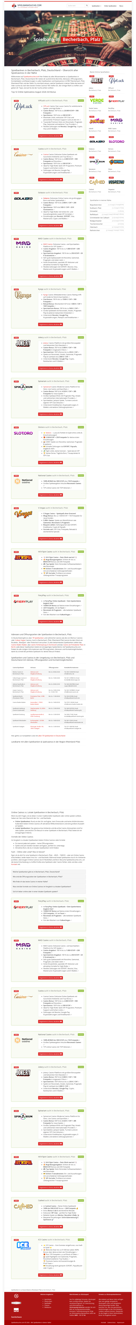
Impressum (120, 1322)
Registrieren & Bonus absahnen (49, 136)
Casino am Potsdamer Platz (73, 645)
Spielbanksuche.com (31, 76)
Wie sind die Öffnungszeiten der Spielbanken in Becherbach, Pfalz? (38, 877)
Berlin (13, 647)
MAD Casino (47, 244)
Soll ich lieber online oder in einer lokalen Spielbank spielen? (35, 891)
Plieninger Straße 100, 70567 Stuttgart (37, 727)
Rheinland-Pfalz (37, 1290)
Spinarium (47, 387)
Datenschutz (111, 1322)
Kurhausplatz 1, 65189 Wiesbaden (37, 721)
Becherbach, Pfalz (60, 101)
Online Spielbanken (110, 6)
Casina (45, 154)
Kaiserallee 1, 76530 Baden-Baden (36, 703)
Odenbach (104, 227)
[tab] (48, 872)
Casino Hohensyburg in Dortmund (43, 645)
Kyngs (45, 295)
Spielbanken (96, 6)
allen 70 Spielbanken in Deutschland (51, 736)
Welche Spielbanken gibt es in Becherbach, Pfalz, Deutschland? (36, 872)
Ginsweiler (107, 211)
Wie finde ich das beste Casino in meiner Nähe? (30, 882)
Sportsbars (47, 1299)
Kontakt (14, 864)
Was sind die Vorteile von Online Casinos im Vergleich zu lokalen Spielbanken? (42, 886)
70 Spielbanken (38, 638)
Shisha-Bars (48, 1301)
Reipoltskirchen (102, 205)
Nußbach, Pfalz (104, 208)
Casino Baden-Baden (19, 645)
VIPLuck (46, 106)
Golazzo (46, 198)
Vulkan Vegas (20, 640)
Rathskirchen (101, 230)
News (121, 6)
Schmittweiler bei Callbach (104, 218)
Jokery (45, 343)
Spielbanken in (15, 1290)
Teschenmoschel (107, 224)
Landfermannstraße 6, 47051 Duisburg (37, 715)
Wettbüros (47, 1307)
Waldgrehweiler (104, 221)
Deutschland (26, 1290)
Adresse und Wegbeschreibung (36, 673)
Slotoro (48, 433)
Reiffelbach (98, 214)
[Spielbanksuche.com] (27, 6)
